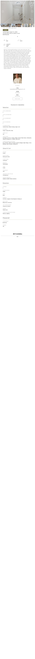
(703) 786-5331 (17, 92)
